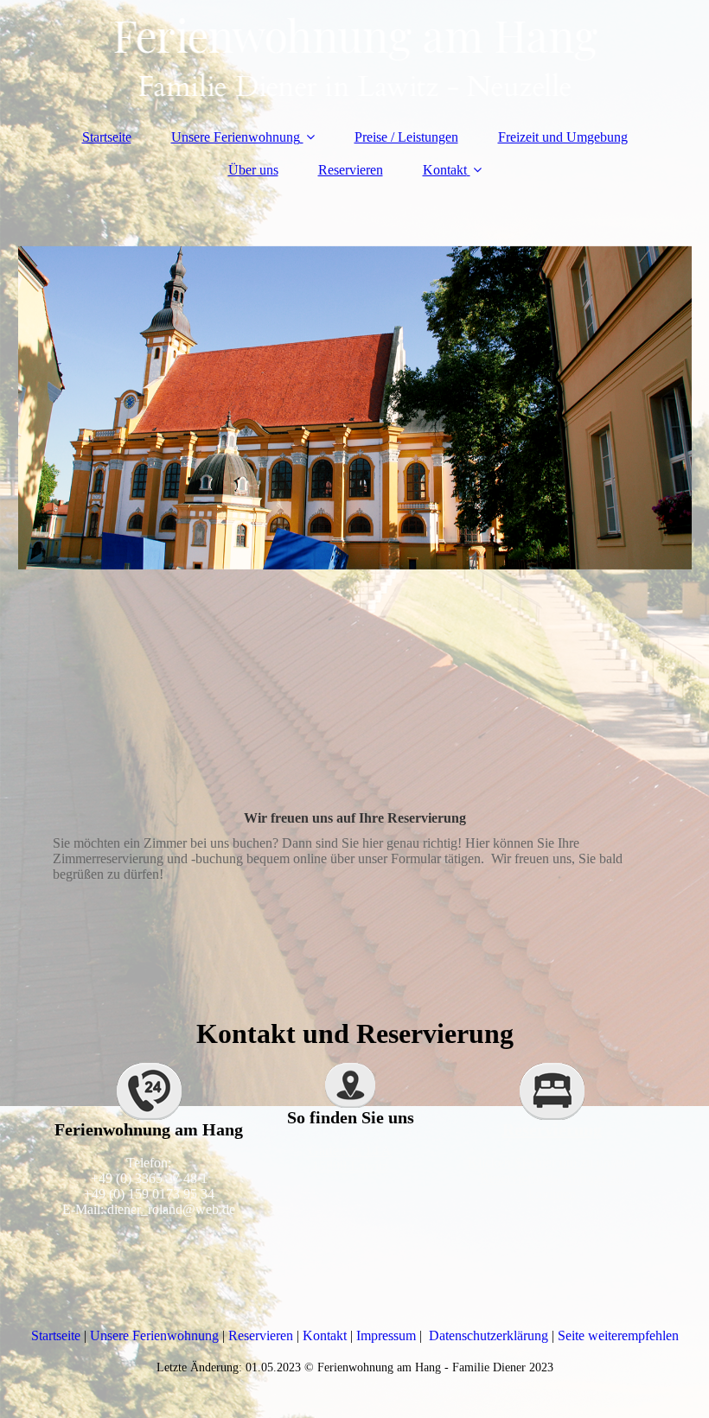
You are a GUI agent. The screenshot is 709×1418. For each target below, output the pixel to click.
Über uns (253, 169)
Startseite (106, 137)
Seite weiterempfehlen (618, 1335)
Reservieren (350, 169)
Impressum (387, 1335)
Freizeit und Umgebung (563, 137)
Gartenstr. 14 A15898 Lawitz (350, 1158)
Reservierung (552, 1129)
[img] (355, 56)
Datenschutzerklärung (490, 1335)
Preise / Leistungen (406, 137)
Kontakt (445, 169)
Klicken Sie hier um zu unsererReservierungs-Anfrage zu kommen (552, 1178)
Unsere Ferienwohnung (235, 137)
